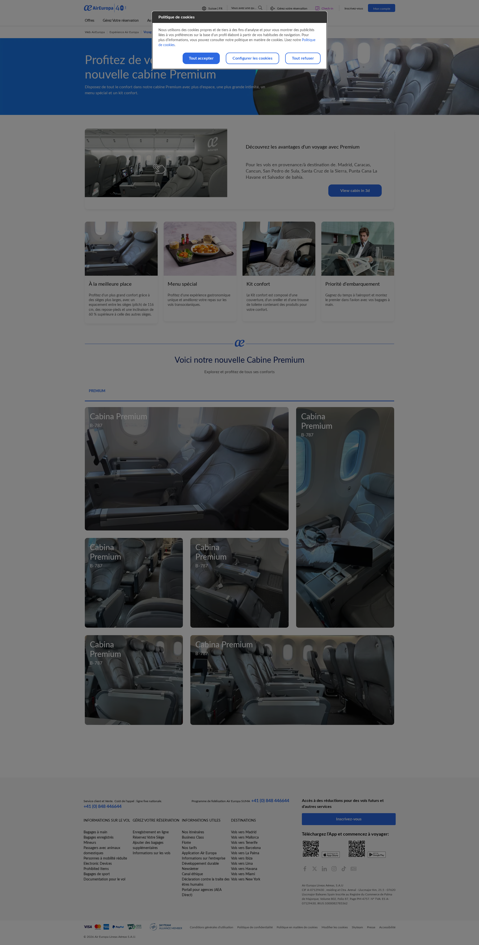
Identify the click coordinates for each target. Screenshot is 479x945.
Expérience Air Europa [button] (124, 32)
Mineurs (90, 843)
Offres (89, 20)
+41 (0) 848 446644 (102, 806)
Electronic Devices (98, 863)
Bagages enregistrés (99, 837)
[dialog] (239, 40)
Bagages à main (95, 832)
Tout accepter (201, 58)
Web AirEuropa (95, 32)
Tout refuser (303, 58)
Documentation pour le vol (104, 879)
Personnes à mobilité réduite (105, 858)
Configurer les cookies (252, 58)
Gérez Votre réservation (121, 20)
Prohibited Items (96, 869)
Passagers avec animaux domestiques (102, 850)
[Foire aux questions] (260, 7)
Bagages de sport (97, 874)
